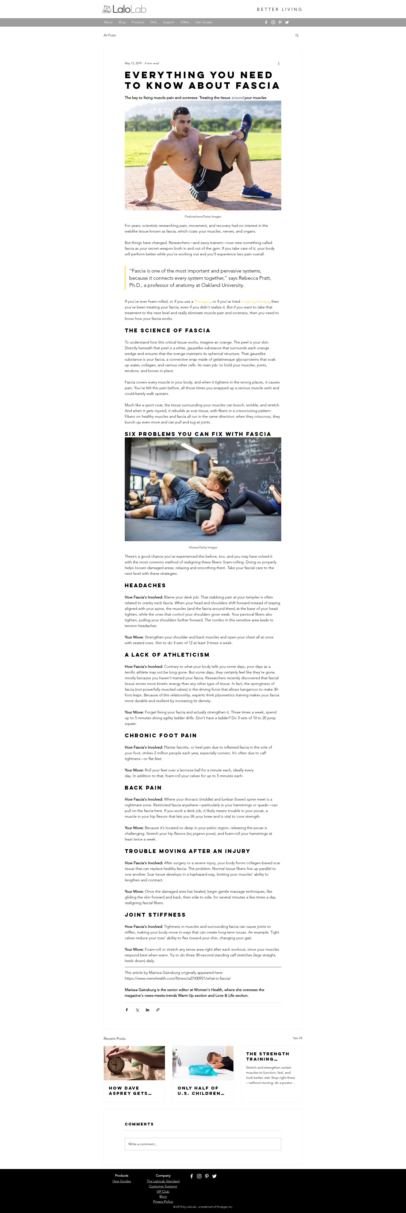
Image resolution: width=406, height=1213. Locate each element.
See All (297, 1038)
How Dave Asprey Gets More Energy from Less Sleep (129, 1090)
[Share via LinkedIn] (147, 1010)
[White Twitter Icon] (287, 22)
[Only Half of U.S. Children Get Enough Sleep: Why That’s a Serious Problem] (203, 1063)
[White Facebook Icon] (266, 22)
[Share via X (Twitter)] (137, 1010)
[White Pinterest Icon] (280, 22)
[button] (297, 35)
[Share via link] (158, 1010)
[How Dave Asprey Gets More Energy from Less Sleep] (134, 1063)
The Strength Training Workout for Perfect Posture (268, 1056)
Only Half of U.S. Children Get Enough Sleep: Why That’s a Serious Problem (199, 1090)
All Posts (110, 35)
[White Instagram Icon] (273, 22)
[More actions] (278, 63)
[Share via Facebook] (127, 1010)
